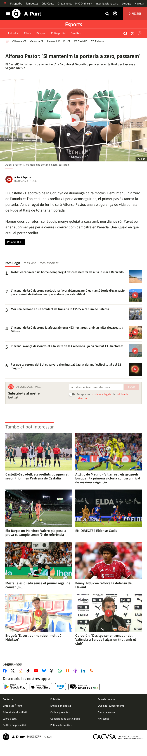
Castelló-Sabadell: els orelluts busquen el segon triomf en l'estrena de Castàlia (36, 476)
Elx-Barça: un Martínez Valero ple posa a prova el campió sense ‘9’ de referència (35, 533)
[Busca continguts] (107, 13)
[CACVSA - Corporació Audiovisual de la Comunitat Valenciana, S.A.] (118, 736)
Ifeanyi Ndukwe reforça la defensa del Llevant (104, 585)
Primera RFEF (15, 242)
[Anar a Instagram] (21, 671)
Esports (73, 24)
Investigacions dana (107, 3)
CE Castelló (80, 41)
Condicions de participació (65, 718)
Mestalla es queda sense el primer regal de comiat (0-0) (37, 585)
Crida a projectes (60, 712)
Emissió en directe (60, 705)
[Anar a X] (13, 671)
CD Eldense (97, 41)
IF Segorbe (16, 3)
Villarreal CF (19, 41)
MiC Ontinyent (83, 3)
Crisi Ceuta (48, 3)
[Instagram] (140, 33)
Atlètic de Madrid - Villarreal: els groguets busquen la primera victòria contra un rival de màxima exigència (107, 478)
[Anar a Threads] (52, 671)
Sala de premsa (106, 699)
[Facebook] (125, 33)
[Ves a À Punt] (26, 13)
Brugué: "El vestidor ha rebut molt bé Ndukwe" (33, 637)
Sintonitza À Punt (12, 705)
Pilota (27, 33)
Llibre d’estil (9, 718)
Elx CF (66, 41)
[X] (132, 33)
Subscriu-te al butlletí (15, 712)
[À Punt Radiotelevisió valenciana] (22, 736)
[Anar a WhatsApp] (60, 671)
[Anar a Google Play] (15, 686)
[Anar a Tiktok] (29, 671)
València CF (37, 41)
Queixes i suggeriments (111, 705)
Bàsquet (41, 33)
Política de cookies (61, 725)
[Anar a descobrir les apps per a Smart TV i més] (84, 686)
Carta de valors (106, 712)
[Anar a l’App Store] (41, 686)
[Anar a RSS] (92, 671)
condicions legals (101, 394)
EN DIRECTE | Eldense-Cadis (96, 531)
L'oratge (126, 3)
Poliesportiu (58, 33)
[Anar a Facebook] (5, 671)
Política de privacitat (14, 725)
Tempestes (32, 3)
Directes (135, 13)
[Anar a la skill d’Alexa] (60, 686)
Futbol (12, 33)
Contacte (8, 699)
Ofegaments (65, 3)
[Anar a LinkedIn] (83, 671)
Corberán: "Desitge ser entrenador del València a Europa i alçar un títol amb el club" (105, 639)
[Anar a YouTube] (36, 671)
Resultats (76, 33)
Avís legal (103, 718)
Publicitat (55, 699)
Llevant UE (53, 41)
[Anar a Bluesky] (44, 671)
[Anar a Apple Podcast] (76, 671)
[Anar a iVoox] (68, 671)
